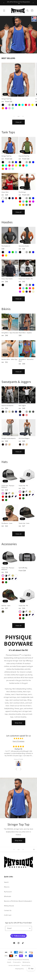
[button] (4, 10)
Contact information (14, 965)
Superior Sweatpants (7, 405)
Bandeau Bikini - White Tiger (10, 359)
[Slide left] (14, 116)
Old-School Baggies (24, 438)
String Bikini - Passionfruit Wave (26, 360)
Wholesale (7, 896)
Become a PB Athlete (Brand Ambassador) (18, 901)
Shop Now (18, 723)
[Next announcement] (33, 2)
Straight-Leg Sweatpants (9, 438)
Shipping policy (19, 968)
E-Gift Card (7, 915)
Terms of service (26, 965)
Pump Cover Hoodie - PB (25, 279)
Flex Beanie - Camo (7, 523)
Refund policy (26, 962)
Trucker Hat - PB (23, 485)
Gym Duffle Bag (23, 568)
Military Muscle (9, 906)
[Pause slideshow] (34, 849)
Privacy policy (17, 962)
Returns (6, 887)
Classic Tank (5, 192)
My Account (8, 892)
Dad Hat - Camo (6, 605)
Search (6, 882)
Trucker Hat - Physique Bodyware (8, 486)
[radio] (3, 105)
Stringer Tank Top (6, 99)
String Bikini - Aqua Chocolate (10, 332)
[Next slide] (23, 849)
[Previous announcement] (4, 2)
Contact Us (7, 910)
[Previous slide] (14, 849)
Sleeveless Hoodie (24, 246)
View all (18, 122)
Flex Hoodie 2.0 (6, 246)
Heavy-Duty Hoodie (7, 279)
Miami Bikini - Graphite (25, 332)
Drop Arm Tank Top (24, 156)
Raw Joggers (22, 405)
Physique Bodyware (17, 959)
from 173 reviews (18, 741)
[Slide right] (23, 116)
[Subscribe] (29, 928)
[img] (18, 738)
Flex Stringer (22, 192)
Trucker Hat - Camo (24, 523)
